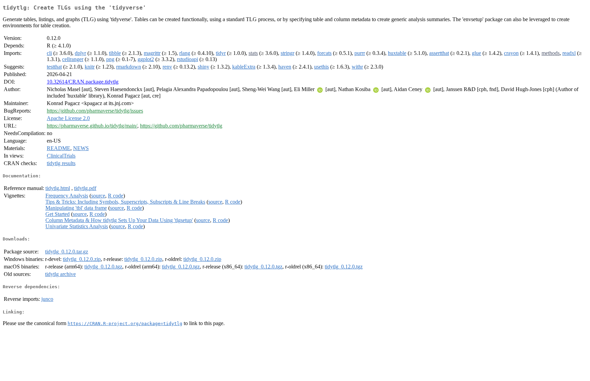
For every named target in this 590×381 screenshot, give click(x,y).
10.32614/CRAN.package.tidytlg (82, 82)
